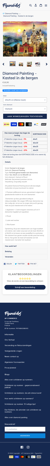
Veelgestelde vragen (13, 351)
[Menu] (45, 5)
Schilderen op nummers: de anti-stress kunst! (23, 393)
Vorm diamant (7, 105)
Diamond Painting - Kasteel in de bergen (18, 16)
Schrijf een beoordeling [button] (25, 287)
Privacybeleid (10, 368)
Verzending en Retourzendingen (18, 345)
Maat (4, 96)
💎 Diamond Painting (10, 14)
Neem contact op (12, 356)
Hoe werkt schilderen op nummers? (19, 399)
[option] (12, 64)
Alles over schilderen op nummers (18, 380)
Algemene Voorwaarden (15, 362)
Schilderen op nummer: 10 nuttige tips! (20, 404)
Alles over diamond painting (16, 417)
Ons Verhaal (10, 340)
